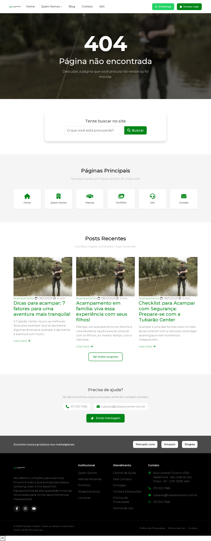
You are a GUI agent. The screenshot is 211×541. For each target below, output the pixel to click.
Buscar (138, 130)
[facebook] (17, 508)
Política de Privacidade (152, 528)
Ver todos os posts (105, 356)
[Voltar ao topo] (2, 538)
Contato (87, 6)
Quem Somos (50, 6)
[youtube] (34, 508)
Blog (72, 6)
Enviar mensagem (108, 418)
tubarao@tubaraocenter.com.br (123, 406)
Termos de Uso (123, 508)
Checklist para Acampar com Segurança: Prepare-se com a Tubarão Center (167, 311)
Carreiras (84, 497)
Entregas (119, 485)
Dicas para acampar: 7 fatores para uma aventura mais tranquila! (42, 308)
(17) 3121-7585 (78, 406)
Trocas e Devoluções (127, 491)
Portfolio (84, 485)
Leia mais (20, 340)
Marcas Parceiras (89, 479)
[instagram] (25, 508)
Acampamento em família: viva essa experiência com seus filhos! (101, 311)
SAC (102, 6)
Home (30, 6)
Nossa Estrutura (89, 491)
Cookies (192, 528)
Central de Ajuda (124, 472)
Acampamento (24, 298)
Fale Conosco (122, 479)
